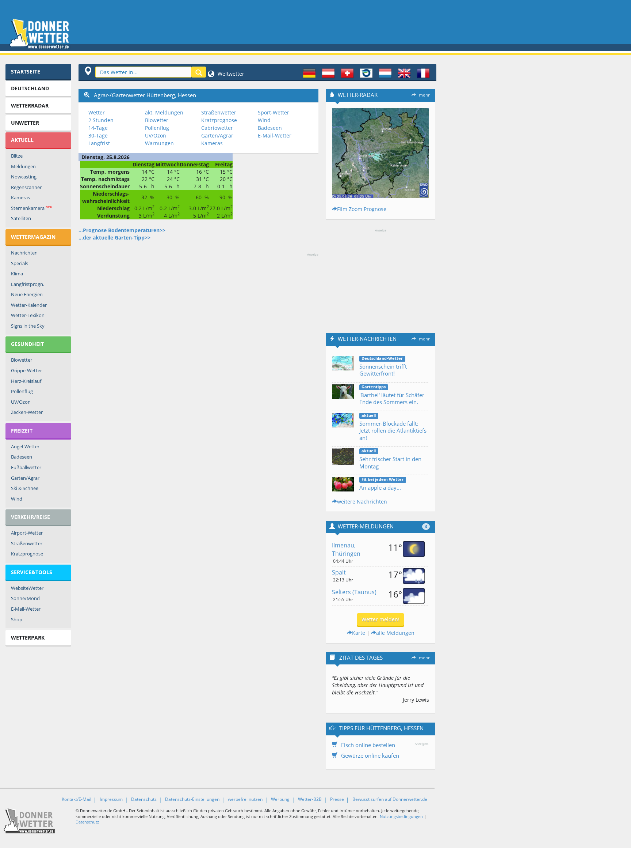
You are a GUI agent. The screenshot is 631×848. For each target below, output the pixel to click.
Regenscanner (26, 187)
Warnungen (159, 143)
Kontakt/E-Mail (76, 799)
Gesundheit (27, 343)
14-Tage (98, 127)
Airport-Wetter (27, 532)
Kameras (20, 197)
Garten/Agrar (25, 478)
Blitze (17, 155)
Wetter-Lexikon (28, 315)
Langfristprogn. (27, 284)
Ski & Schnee (24, 488)
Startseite (25, 71)
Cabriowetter (217, 127)
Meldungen (23, 166)
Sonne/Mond (25, 598)
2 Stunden (101, 120)
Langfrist (99, 143)
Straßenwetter (26, 543)
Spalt (339, 572)
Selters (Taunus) (354, 592)
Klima (17, 273)
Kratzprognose (27, 553)
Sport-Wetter (273, 112)
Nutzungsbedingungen (401, 816)
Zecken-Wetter (27, 412)
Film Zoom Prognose (361, 209)
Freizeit (21, 430)
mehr (424, 95)
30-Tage (98, 135)
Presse (337, 799)
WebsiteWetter (27, 588)
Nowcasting (24, 176)
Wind (16, 498)
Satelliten (21, 218)
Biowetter (21, 360)
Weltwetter (230, 73)
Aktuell (22, 139)
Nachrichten (24, 252)
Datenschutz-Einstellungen (192, 799)
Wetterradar (30, 105)
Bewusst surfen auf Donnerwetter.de (389, 799)
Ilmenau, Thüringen (346, 549)
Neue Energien (27, 294)
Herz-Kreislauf (26, 381)
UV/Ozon (21, 402)
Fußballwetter (26, 467)
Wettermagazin (33, 236)
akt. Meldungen (164, 112)
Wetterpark (28, 637)
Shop (16, 619)
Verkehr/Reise (30, 516)
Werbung (280, 799)
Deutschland (30, 88)
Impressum (111, 799)
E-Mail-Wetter (26, 609)
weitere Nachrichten (362, 501)
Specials (19, 263)
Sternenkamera (31, 207)
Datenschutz (144, 799)
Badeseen (21, 456)
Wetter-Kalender (29, 305)
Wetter (96, 112)
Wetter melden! (380, 619)
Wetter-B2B (310, 799)
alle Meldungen (395, 632)
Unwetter (25, 122)
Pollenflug (22, 391)
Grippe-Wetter (26, 370)
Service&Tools (31, 572)
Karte (358, 632)
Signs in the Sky (28, 326)
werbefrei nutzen (245, 799)
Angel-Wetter (25, 446)
